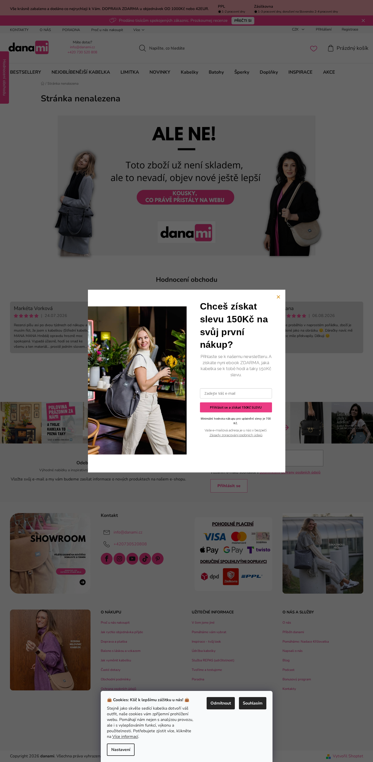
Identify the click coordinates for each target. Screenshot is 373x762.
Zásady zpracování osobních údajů (236, 435)
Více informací (125, 736)
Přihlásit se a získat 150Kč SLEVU (236, 407)
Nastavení (120, 750)
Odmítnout (220, 703)
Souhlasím (253, 703)
